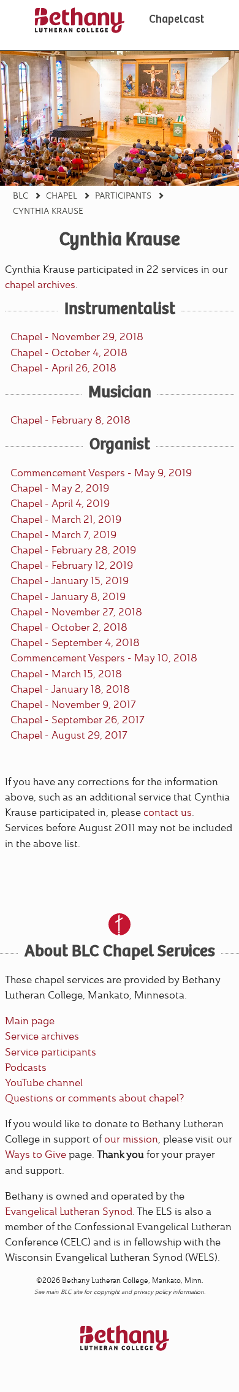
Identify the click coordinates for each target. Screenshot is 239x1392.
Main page (30, 1020)
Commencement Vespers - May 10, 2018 (103, 658)
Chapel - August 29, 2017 (68, 735)
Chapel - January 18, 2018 (70, 689)
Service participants (50, 1052)
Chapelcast (176, 20)
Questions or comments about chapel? (94, 1098)
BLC (20, 195)
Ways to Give (35, 1154)
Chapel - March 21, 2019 (65, 519)
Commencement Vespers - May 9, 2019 (101, 472)
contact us (167, 812)
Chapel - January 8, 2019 (68, 596)
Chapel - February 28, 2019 (73, 550)
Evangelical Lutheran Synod (68, 1211)
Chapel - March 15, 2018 (66, 673)
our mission (131, 1139)
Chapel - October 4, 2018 (68, 352)
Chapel (61, 195)
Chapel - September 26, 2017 (77, 719)
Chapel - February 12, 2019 (71, 565)
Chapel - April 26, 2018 (63, 368)
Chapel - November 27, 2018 (76, 612)
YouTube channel (44, 1082)
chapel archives (40, 284)
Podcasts (26, 1067)
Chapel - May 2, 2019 (59, 488)
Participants (123, 195)
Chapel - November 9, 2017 (73, 704)
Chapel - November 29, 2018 (76, 336)
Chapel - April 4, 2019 (60, 503)
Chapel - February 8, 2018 (70, 420)
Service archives (42, 1036)
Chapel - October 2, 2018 (68, 627)
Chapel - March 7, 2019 (63, 534)
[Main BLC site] (79, 20)
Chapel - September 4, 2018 (75, 642)
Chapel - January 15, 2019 (69, 580)
